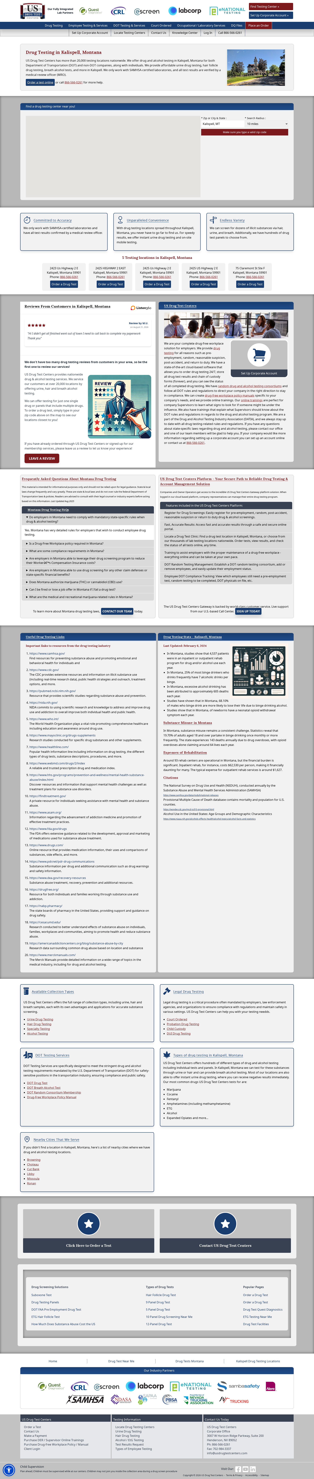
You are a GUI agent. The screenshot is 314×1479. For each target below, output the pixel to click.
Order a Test (32, 1427)
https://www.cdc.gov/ (44, 670)
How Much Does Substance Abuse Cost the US (63, 1324)
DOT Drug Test (37, 1083)
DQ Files (236, 25)
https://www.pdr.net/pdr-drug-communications (61, 862)
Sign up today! (248, 611)
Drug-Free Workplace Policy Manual (51, 1097)
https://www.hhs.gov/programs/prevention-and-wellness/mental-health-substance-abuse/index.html (86, 777)
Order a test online (40, 82)
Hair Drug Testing (39, 1024)
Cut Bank (33, 1169)
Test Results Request (129, 1444)
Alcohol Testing (37, 1034)
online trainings (252, 400)
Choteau (33, 1164)
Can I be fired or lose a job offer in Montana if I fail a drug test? (72, 589)
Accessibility (251, 1475)
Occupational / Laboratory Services (201, 25)
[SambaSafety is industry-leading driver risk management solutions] (238, 1386)
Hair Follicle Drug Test (161, 1295)
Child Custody (176, 1029)
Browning (34, 1160)
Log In (208, 33)
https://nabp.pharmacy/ (45, 906)
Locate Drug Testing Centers (134, 1427)
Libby (30, 1174)
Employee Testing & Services (88, 25)
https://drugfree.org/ (44, 890)
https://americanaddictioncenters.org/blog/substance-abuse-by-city (76, 943)
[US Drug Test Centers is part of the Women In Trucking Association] (234, 1399)
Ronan (31, 1183)
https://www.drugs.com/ (46, 845)
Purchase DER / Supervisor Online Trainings (54, 1440)
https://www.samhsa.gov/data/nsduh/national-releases (191, 795)
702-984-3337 (222, 1449)
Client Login (32, 1449)
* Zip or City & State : (214, 118)
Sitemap (265, 1475)
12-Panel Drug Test (159, 1324)
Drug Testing (54, 25)
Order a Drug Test (64, 284)
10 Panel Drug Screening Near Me (169, 1317)
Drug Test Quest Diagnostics (263, 1310)
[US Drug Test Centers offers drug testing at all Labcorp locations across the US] (184, 11)
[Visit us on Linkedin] (253, 1469)
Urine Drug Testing (40, 1019)
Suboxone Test (41, 1295)
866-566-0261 (74, 82)
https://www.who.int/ (44, 719)
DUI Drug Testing (179, 1034)
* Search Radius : (255, 118)
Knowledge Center (185, 33)
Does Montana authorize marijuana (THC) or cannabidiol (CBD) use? (75, 582)
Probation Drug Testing (183, 1024)
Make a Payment (35, 1436)
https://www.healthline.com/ (49, 747)
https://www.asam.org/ (45, 812)
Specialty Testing (38, 1029)
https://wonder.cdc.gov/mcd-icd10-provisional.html (188, 809)
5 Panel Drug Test (158, 1310)
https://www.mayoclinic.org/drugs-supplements (62, 735)
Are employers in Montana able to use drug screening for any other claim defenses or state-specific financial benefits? (86, 572)
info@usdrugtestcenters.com (227, 1453)
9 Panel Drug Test (158, 1302)
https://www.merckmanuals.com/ (52, 955)
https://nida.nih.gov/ (43, 703)
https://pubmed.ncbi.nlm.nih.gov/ (52, 691)
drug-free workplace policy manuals (229, 395)
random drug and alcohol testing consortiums (250, 386)
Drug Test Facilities (256, 1324)
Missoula (33, 1179)
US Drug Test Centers (212, 1475)
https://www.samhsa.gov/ (47, 653)
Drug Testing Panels (45, 1302)
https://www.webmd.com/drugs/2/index (57, 763)
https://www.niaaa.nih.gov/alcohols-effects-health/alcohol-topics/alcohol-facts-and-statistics (209, 818)
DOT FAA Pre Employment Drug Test (56, 1310)
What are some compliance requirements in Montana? (66, 551)
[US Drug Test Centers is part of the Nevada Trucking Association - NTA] (198, 1399)
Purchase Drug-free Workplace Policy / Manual (56, 1444)
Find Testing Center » (264, 7)
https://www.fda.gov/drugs (48, 829)
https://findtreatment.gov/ (47, 796)
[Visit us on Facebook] (238, 1469)
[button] (9, 1470)
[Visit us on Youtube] (245, 1469)
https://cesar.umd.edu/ (45, 922)
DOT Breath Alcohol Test (44, 1088)
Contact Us (158, 33)
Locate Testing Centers (129, 33)
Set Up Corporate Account (90, 33)
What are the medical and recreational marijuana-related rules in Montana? (81, 597)
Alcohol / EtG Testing (129, 1440)
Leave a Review (42, 458)
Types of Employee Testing (133, 1449)
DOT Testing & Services (129, 25)
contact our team (117, 611)
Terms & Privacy (234, 1475)
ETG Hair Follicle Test (45, 1317)
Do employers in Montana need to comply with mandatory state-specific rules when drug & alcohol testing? (85, 519)
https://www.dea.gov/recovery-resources (57, 878)
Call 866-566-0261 (230, 33)
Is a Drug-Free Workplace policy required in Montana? (66, 543)
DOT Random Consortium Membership (54, 1092)
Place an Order (258, 25)
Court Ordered (161, 25)
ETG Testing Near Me (257, 1317)
